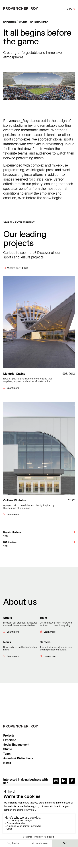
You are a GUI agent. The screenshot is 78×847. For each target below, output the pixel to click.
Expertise (9, 740)
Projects (8, 735)
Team (7, 753)
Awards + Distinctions (18, 758)
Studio (7, 749)
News (7, 762)
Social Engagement (16, 744)
